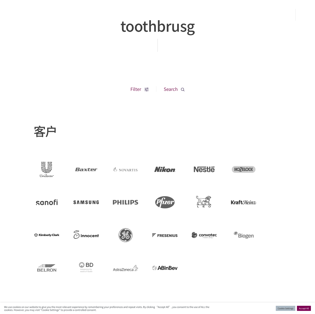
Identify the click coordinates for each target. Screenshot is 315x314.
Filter (136, 89)
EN (305, 15)
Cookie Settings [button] (285, 308)
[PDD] (21, 20)
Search (171, 89)
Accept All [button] (304, 308)
